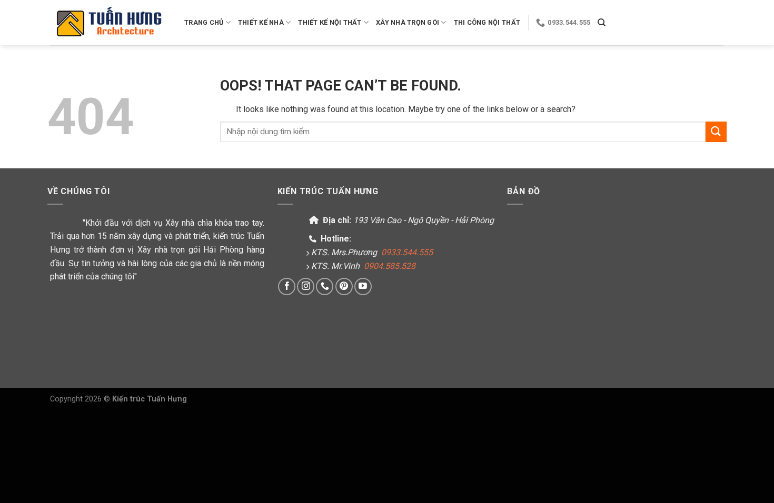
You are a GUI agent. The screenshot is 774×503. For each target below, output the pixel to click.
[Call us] (324, 286)
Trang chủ (203, 22)
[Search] (602, 23)
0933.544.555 (407, 252)
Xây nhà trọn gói (407, 22)
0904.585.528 (389, 266)
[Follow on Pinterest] (344, 286)
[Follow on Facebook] (286, 286)
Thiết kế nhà (261, 22)
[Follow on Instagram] (305, 286)
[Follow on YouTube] (363, 286)
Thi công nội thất (487, 22)
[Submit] (716, 132)
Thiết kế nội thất (329, 22)
